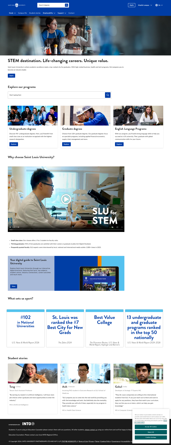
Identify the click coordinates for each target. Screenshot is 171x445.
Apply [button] (132, 5)
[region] (150, 426)
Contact (71, 13)
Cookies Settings (151, 437)
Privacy (91, 441)
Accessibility (125, 441)
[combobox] (53, 5)
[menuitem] (12, 13)
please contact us (91, 430)
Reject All (151, 432)
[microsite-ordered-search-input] (108, 95)
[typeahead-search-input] (66, 5)
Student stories (35, 13)
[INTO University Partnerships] (21, 423)
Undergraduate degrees (22, 129)
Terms (97, 441)
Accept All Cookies (151, 426)
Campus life (22, 13)
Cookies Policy (105, 441)
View (14, 286)
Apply (11, 75)
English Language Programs (130, 129)
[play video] (66, 199)
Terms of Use (83, 441)
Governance (116, 441)
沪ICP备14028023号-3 (69, 441)
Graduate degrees (72, 129)
